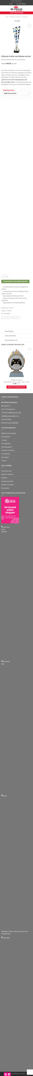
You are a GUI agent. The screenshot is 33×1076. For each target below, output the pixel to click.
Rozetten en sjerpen (7, 484)
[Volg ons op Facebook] (12, 1)
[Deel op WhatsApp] (2, 317)
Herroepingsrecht (6, 447)
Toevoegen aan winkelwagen (15, 281)
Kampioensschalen (7, 481)
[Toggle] (3, 331)
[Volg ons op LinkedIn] (20, 1)
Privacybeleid (5, 436)
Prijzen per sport (6, 471)
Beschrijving (9, 331)
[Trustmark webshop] (10, 510)
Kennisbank (5, 457)
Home (7, 16)
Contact (3, 460)
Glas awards (5, 488)
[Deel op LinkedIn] (18, 317)
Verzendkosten (6, 443)
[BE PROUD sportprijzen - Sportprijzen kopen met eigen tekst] (16, 8)
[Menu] (2, 8)
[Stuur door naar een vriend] (12, 317)
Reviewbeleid (5, 454)
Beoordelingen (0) (11, 340)
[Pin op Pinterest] (15, 317)
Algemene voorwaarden (8, 433)
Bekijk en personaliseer (16, 387)
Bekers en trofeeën (15, 16)
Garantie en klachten (7, 450)
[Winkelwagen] (28, 8)
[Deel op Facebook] (6, 317)
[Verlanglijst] (31, 8)
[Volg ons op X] (17, 1)
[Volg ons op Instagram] (15, 1)
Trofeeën (24, 16)
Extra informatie (10, 336)
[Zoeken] (5, 8)
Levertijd (4, 440)
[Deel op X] (9, 317)
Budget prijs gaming (16, 380)
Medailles (4, 478)
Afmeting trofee (8, 90)
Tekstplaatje (7, 313)
